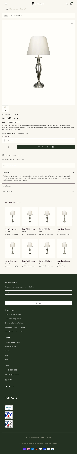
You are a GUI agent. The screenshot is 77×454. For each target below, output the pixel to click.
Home (6, 15)
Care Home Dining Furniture (13, 319)
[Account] (66, 3)
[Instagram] (9, 387)
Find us (10, 379)
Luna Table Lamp (16, 15)
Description (6, 172)
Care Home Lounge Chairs (13, 314)
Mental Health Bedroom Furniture (15, 327)
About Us (7, 359)
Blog (6, 355)
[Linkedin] (12, 387)
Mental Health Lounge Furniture (14, 332)
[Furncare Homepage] (38, 3)
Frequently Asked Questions (13, 342)
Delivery (7, 351)
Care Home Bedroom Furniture (14, 323)
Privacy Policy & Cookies (32, 437)
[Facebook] (6, 387)
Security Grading (8, 191)
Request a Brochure (10, 346)
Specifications (7, 186)
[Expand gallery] (72, 23)
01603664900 (12, 370)
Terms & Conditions (46, 437)
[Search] (7, 9)
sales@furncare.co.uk (14, 375)
